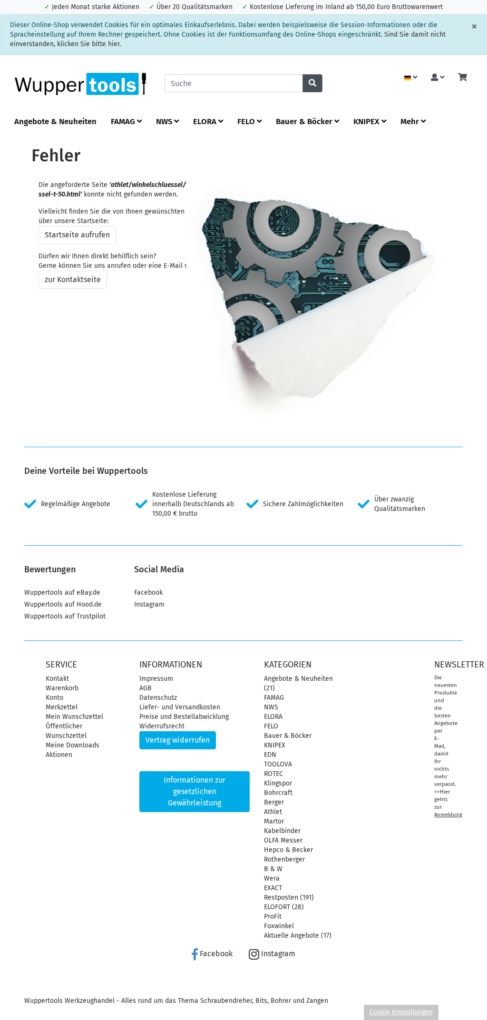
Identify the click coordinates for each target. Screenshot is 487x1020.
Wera (272, 878)
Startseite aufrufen (77, 234)
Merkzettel (62, 707)
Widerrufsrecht (162, 726)
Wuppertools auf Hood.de (63, 604)
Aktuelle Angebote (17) (297, 936)
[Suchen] (312, 83)
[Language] (411, 77)
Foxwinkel (279, 926)
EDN (270, 755)
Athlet (273, 812)
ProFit (273, 916)
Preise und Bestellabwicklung (184, 717)
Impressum (156, 679)
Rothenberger (284, 859)
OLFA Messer (283, 840)
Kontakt (57, 679)
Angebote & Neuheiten (55, 121)
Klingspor (278, 783)
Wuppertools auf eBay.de (62, 592)
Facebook (148, 592)
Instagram (149, 604)
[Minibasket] (462, 77)
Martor (274, 821)
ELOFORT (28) (284, 907)
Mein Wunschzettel (74, 717)
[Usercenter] (437, 77)
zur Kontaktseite (73, 279)
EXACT (273, 888)
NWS (165, 121)
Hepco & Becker (288, 850)
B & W (273, 869)
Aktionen (59, 755)
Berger (274, 802)
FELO (247, 121)
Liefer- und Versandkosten (179, 707)
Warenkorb (62, 688)
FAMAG (124, 121)
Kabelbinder (282, 831)
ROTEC (273, 774)
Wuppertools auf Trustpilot (65, 616)
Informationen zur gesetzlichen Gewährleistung (194, 791)
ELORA (205, 121)
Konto (54, 698)
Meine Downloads (72, 745)
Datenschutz (158, 698)
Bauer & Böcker (305, 121)
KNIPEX (367, 121)
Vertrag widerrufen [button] (178, 740)
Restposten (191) (289, 897)
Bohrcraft (278, 793)
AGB (145, 688)
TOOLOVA (278, 764)
